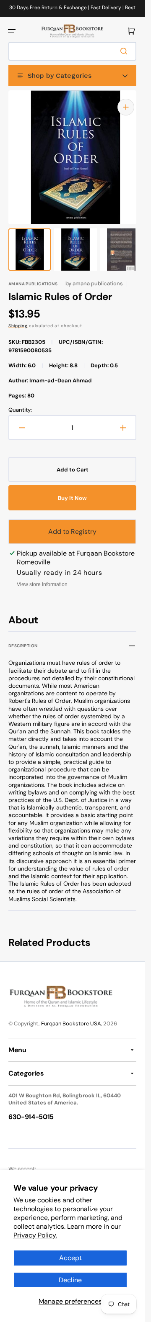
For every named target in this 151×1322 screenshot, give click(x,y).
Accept (70, 1257)
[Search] (125, 51)
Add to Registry (72, 523)
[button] (12, 31)
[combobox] (72, 51)
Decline (70, 1280)
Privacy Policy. (35, 1235)
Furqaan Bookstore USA (71, 1016)
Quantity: (20, 401)
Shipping (18, 317)
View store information (42, 576)
